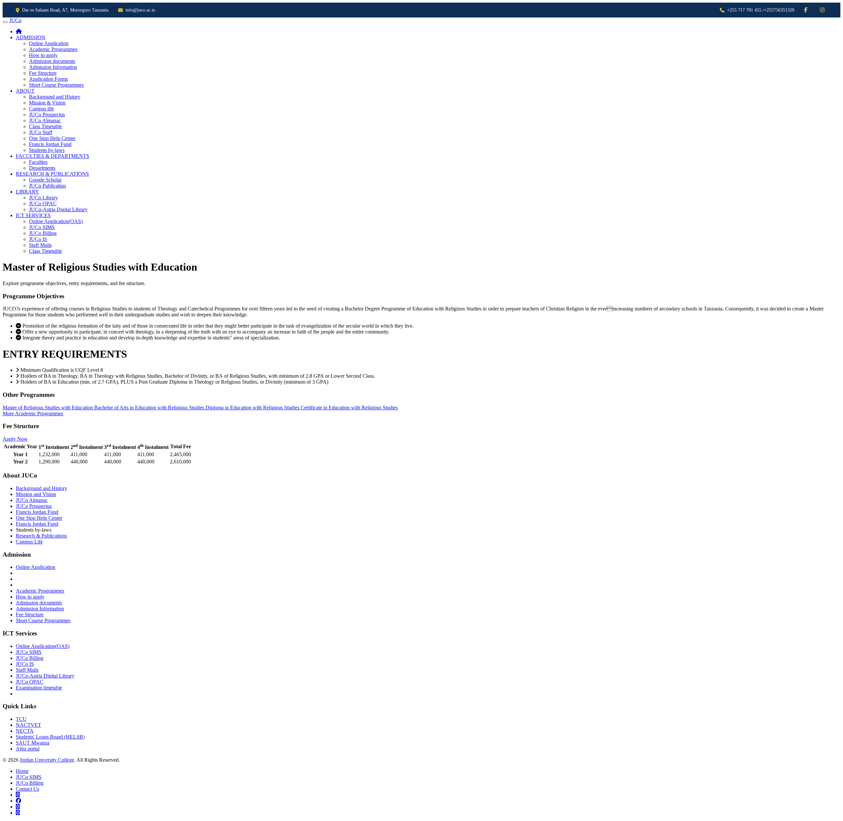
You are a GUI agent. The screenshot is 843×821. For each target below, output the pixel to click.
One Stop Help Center (52, 138)
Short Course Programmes (56, 85)
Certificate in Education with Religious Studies (349, 407)
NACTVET (28, 725)
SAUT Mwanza (32, 743)
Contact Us (27, 789)
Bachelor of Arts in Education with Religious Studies (149, 407)
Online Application (48, 43)
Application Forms (48, 79)
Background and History (54, 97)
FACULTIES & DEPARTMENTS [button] (52, 156)
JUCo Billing (43, 233)
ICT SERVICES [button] (33, 215)
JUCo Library (43, 197)
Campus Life (29, 541)
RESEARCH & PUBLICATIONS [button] (52, 174)
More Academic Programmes (33, 413)
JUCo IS (38, 239)
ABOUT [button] (25, 91)
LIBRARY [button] (27, 191)
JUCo (15, 20)
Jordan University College (47, 760)
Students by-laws (47, 150)
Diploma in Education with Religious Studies (253, 407)
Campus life (41, 108)
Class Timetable (45, 126)
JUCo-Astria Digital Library (58, 209)
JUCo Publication (47, 186)
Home (22, 771)
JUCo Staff (40, 132)
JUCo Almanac (45, 120)
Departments (42, 168)
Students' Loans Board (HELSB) (50, 737)
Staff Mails (40, 245)
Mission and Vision (36, 494)
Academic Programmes (53, 49)
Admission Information (53, 67)
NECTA (25, 731)
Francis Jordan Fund (50, 144)
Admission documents (52, 61)
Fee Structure (43, 73)
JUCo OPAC (43, 203)
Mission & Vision (47, 102)
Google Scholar (45, 180)
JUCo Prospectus (47, 114)
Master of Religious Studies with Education (48, 407)
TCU (21, 719)
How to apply (43, 55)
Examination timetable (39, 687)
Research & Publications (41, 536)
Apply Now (15, 439)
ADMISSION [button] (30, 37)
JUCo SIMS (42, 227)
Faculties (38, 162)
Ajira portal (28, 748)
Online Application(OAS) (56, 221)
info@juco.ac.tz (140, 10)
